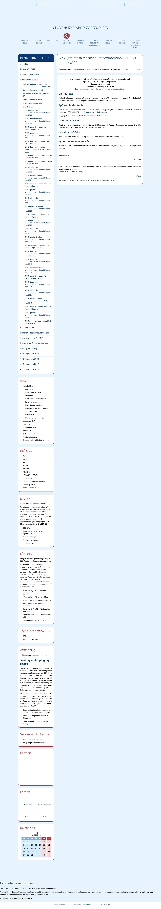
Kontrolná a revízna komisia (36, 399)
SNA (63, 4)
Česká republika (44, 804)
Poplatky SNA (28, 431)
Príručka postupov (30, 537)
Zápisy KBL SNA (27, 69)
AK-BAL (26, 465)
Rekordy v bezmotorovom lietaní (34, 333)
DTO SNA (26, 498)
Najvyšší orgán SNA (33, 392)
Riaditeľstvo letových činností (36, 408)
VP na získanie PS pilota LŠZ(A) (35, 597)
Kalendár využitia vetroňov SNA (34, 343)
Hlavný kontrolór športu (34, 418)
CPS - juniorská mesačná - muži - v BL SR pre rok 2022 (38, 156)
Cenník (25, 594)
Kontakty (133, 4)
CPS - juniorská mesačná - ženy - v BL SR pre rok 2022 (38, 162)
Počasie (25, 792)
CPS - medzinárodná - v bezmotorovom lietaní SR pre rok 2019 (37, 239)
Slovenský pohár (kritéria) (33, 103)
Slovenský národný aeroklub (80, 28)
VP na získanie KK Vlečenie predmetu (34, 604)
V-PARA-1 (26, 469)
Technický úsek (31, 411)
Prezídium (29, 396)
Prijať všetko (27, 898)
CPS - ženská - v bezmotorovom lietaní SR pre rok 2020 (38, 215)
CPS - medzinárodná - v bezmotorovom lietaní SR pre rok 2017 (37, 300)
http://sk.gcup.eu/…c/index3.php (93, 112)
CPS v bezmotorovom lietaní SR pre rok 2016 (38, 322)
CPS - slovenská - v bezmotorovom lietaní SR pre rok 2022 (37, 112)
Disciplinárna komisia (33, 405)
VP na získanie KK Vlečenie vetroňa (37, 600)
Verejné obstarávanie (31, 437)
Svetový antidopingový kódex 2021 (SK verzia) (36, 717)
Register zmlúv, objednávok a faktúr (37, 440)
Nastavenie (4, 898)
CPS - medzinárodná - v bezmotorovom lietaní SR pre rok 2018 (37, 270)
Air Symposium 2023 (29, 359)
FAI (80, 4)
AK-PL (25, 462)
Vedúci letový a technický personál (36, 591)
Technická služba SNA (35, 631)
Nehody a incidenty (28, 348)
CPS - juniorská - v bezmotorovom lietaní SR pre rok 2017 (37, 315)
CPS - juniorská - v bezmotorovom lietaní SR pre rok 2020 (37, 222)
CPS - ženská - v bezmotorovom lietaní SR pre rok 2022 (38, 128)
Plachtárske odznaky (29, 75)
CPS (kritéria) (28, 107)
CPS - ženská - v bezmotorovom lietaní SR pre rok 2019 (38, 246)
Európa (28, 817)
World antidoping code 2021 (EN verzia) (36, 722)
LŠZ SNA (26, 554)
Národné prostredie (30, 639)
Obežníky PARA (29, 485)
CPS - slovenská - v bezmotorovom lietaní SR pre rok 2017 (37, 292)
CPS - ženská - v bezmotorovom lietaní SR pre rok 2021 (38, 185)
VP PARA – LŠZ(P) (30, 475)
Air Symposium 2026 (29, 354)
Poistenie (26, 424)
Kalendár (115, 4)
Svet (44, 817)
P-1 (24, 456)
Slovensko (28, 804)
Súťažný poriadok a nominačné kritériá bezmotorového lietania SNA (37, 85)
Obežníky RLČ (28, 478)
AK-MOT (26, 459)
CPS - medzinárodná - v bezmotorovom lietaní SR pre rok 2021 (37, 177)
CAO (24, 636)
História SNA (28, 386)
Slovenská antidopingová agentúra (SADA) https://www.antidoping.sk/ (36, 711)
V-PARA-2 (26, 472)
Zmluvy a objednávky (31, 434)
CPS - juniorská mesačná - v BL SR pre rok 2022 (37, 142)
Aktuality (45, 4)
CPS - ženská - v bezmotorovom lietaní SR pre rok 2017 (38, 308)
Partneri (25, 753)
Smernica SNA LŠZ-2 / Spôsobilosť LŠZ (36, 616)
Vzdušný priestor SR (31, 488)
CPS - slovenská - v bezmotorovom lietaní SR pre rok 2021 (37, 169)
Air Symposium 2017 (29, 364)
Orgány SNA (28, 389)
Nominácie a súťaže (29, 80)
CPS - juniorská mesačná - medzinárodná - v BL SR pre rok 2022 (38, 149)
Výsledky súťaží (27, 328)
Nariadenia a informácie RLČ (34, 481)
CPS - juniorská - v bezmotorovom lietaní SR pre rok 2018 (37, 284)
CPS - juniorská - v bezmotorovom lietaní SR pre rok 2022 (37, 135)
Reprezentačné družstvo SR (34, 100)
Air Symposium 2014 (29, 369)
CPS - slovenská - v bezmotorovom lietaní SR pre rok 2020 (37, 200)
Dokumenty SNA (29, 427)
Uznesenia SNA (29, 421)
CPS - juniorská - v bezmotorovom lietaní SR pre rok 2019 (37, 253)
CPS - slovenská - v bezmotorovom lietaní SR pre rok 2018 (37, 261)
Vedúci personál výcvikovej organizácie (33, 532)
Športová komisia (32, 402)
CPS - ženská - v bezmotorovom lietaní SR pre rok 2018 (38, 277)
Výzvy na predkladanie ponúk (34, 743)
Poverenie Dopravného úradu (34, 620)
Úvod (27, 4)
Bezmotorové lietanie (82, 69)
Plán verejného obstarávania (34, 739)
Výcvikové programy (31, 540)
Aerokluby (98, 4)
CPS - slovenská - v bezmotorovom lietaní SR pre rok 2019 (37, 231)
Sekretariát (29, 415)
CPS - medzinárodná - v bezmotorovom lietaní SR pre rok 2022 (37, 121)
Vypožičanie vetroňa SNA (31, 338)
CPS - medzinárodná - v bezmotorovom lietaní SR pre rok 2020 (37, 208)
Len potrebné (15, 898)
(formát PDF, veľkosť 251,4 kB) (70, 171)
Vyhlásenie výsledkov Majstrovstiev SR (36, 95)
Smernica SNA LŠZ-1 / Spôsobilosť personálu (36, 610)
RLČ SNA (26, 451)
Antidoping (27, 650)
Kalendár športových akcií (33, 90)
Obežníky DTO (28, 543)
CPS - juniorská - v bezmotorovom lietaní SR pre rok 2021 (37, 192)
